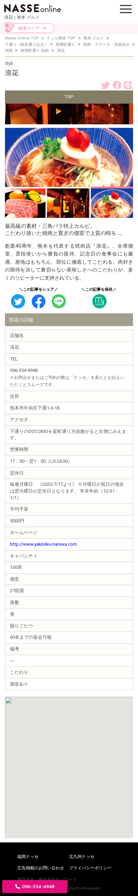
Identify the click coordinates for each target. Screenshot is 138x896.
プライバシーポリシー (90, 868)
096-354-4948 (38, 886)
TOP (69, 96)
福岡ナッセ (28, 856)
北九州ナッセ (81, 856)
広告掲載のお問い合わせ (40, 868)
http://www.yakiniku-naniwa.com (43, 544)
